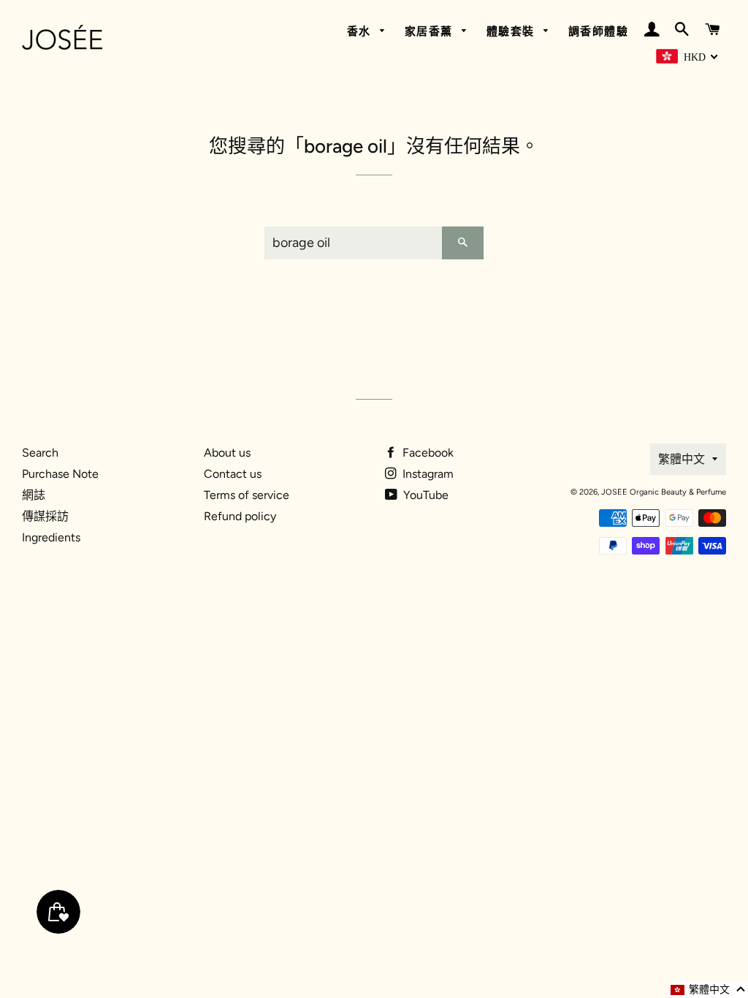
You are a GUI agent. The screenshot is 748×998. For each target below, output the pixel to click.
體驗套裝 (512, 31)
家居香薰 (431, 31)
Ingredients (51, 537)
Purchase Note (60, 474)
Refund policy (240, 516)
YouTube (424, 495)
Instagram (427, 474)
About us (227, 453)
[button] (708, 990)
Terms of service (246, 495)
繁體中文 (681, 459)
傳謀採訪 (45, 516)
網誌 (33, 495)
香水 (361, 31)
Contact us (233, 474)
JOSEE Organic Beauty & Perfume (663, 492)
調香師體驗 (598, 31)
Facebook (427, 453)
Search (40, 453)
